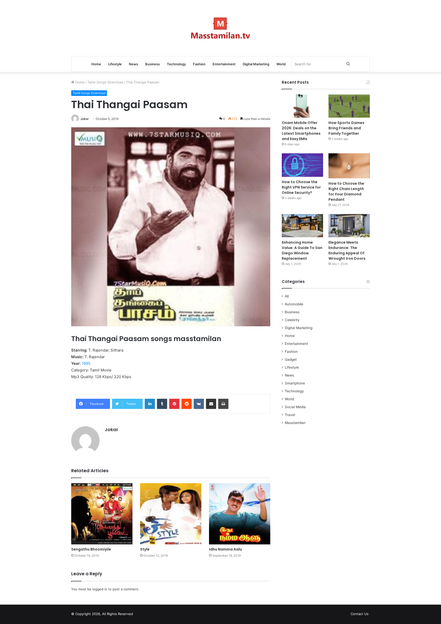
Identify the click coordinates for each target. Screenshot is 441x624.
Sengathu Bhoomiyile (91, 549)
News (133, 64)
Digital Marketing (256, 64)
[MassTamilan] (220, 28)
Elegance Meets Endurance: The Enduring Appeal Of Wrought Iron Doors (346, 250)
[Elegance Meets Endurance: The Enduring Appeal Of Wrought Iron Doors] (349, 225)
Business (152, 64)
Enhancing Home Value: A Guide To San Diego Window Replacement (302, 250)
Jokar (84, 119)
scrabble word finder (140, 614)
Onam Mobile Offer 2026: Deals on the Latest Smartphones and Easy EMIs (301, 130)
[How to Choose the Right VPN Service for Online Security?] (302, 165)
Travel (290, 415)
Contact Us (360, 614)
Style (145, 549)
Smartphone (295, 383)
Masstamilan (295, 423)
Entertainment (224, 64)
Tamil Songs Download (105, 82)
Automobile (294, 304)
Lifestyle (115, 64)
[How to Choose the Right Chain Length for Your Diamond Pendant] (349, 165)
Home (96, 64)
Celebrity (292, 320)
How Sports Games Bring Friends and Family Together (346, 128)
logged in (99, 589)
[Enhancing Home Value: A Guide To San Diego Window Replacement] (302, 225)
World (281, 64)
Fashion (199, 64)
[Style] (170, 513)
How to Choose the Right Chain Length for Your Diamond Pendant (346, 191)
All (287, 296)
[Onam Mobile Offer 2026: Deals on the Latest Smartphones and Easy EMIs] (302, 106)
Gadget (291, 359)
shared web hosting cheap (149, 614)
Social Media (295, 407)
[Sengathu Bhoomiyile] (101, 513)
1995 (86, 363)
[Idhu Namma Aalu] (239, 513)
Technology (176, 64)
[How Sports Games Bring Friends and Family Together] (349, 106)
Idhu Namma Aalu (225, 549)
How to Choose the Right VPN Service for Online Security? (301, 187)
